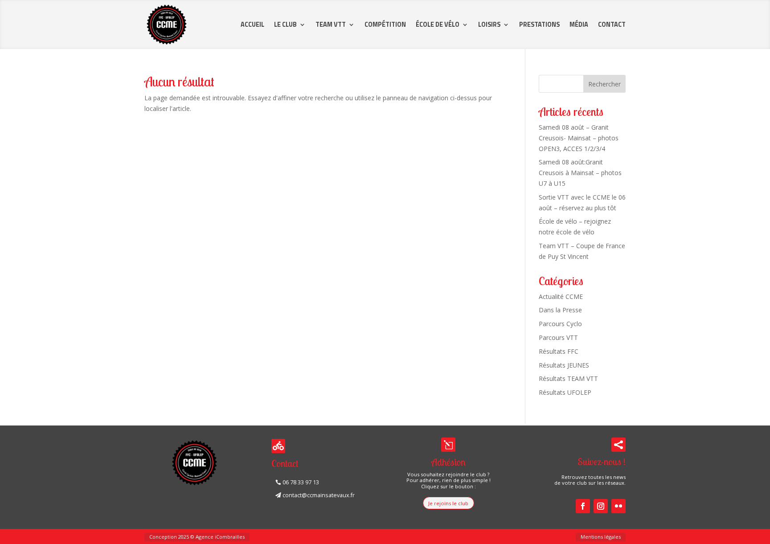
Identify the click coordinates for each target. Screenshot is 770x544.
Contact (612, 24)
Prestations (539, 24)
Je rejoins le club (448, 503)
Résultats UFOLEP (565, 392)
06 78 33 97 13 (301, 482)
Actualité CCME (561, 296)
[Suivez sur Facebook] (583, 506)
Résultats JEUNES (564, 365)
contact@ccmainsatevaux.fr (319, 495)
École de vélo (437, 24)
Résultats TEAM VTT (568, 378)
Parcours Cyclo (560, 323)
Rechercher (604, 84)
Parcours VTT (558, 337)
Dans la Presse (560, 310)
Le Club (285, 24)
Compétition (385, 24)
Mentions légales (601, 536)
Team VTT (330, 24)
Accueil (252, 24)
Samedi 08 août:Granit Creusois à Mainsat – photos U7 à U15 (580, 173)
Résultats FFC (558, 351)
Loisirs (489, 24)
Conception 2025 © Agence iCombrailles (197, 536)
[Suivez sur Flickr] (618, 506)
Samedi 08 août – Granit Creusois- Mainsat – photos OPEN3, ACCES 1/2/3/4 (578, 138)
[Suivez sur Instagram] (601, 506)
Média (578, 24)
